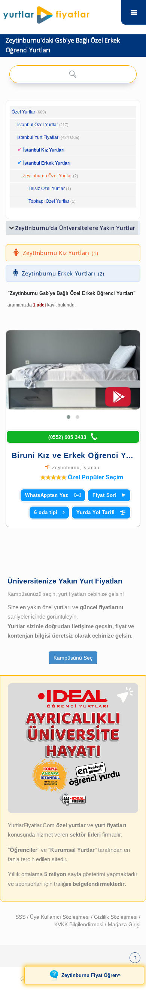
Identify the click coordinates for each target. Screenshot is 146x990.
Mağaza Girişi (124, 924)
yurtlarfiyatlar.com (133, 12)
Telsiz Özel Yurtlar (46, 188)
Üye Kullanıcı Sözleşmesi (60, 917)
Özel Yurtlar (23, 112)
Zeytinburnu (66, 467)
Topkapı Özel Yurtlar (48, 201)
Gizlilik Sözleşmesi (116, 917)
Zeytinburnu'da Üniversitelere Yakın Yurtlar (75, 227)
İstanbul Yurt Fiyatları (48, 137)
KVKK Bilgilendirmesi (79, 924)
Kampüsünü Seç (73, 658)
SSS (21, 917)
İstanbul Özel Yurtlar (37, 124)
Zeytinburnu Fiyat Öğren (91, 975)
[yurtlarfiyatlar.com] (60, 13)
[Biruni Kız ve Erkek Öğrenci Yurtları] (73, 370)
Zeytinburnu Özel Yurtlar (47, 175)
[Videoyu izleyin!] (118, 400)
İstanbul (91, 467)
